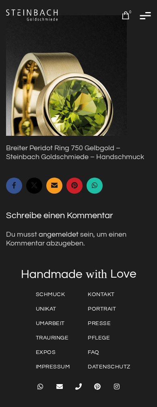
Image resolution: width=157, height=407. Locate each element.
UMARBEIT (50, 323)
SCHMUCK (50, 294)
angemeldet (58, 234)
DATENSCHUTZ (109, 367)
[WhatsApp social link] (95, 186)
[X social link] (34, 186)
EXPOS (46, 352)
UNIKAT (46, 309)
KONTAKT (101, 294)
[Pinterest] (97, 386)
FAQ (93, 352)
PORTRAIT (102, 309)
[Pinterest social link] (74, 186)
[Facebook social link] (14, 186)
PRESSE (99, 323)
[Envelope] (59, 386)
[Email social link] (54, 186)
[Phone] (78, 386)
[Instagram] (116, 386)
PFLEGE (99, 338)
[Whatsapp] (40, 386)
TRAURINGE (52, 338)
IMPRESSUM (53, 367)
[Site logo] (32, 15)
